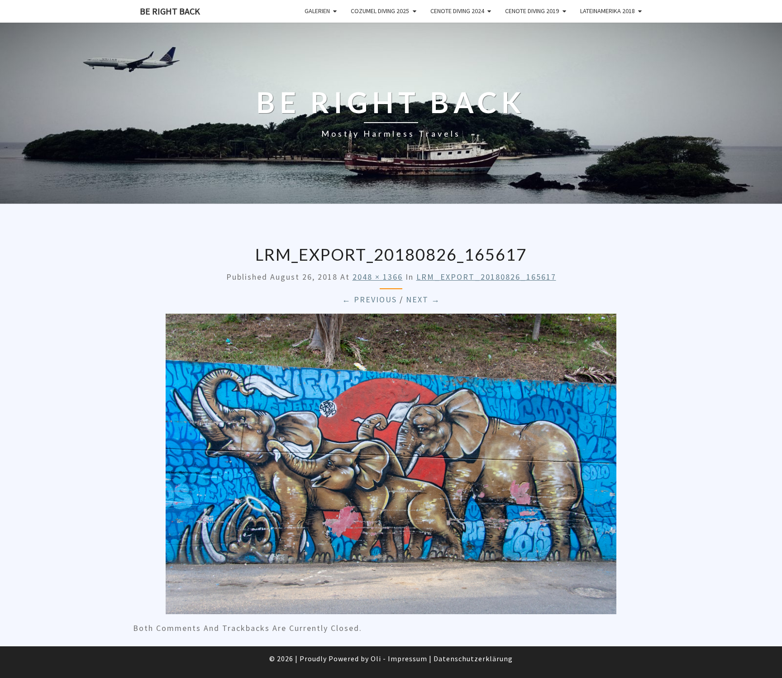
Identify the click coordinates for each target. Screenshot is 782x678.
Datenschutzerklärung (473, 658)
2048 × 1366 (378, 277)
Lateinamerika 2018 (607, 11)
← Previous (369, 299)
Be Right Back (170, 11)
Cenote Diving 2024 (457, 11)
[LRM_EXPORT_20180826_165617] (391, 467)
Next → (423, 299)
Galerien (317, 11)
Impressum (407, 658)
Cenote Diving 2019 (532, 11)
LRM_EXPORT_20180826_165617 (486, 277)
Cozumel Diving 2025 (380, 11)
